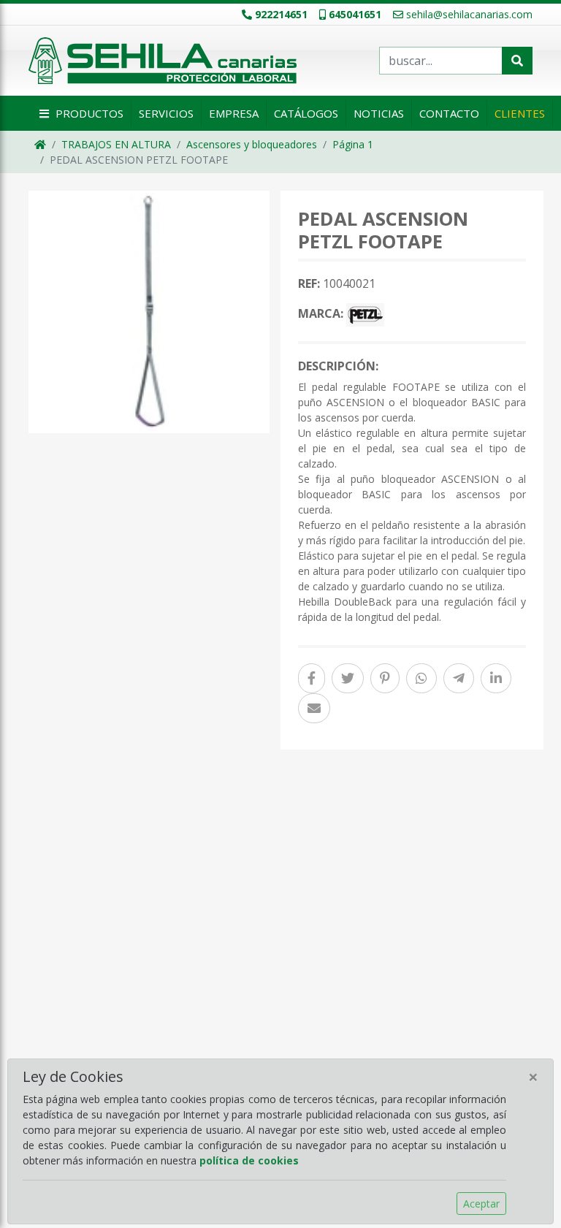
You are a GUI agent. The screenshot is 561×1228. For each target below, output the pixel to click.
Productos (88, 113)
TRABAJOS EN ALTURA (116, 144)
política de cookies (249, 1160)
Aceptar (481, 1203)
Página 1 (352, 144)
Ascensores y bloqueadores (251, 144)
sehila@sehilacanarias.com (469, 14)
